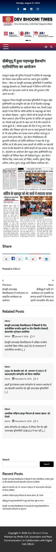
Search (5, 459)
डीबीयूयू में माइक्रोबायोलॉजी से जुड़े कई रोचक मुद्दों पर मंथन (23, 501)
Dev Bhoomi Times (38, 533)
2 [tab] (30, 40)
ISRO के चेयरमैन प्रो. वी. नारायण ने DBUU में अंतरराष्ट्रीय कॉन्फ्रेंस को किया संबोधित (25, 372)
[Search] (51, 47)
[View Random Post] (46, 47)
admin (7, 336)
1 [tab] (27, 40)
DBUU (16, 268)
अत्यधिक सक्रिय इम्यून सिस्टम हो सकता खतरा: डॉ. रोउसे (28, 415)
